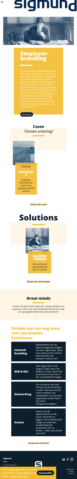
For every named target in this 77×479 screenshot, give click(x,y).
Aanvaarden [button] (45, 472)
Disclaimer (70, 469)
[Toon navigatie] (2, 2)
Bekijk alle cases (38, 204)
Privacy (71, 471)
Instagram (72, 459)
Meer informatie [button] (19, 476)
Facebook (68, 459)
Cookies (71, 473)
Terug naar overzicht (38, 442)
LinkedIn (64, 459)
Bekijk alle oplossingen (38, 281)
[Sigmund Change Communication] (45, 6)
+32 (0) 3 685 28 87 (10, 465)
